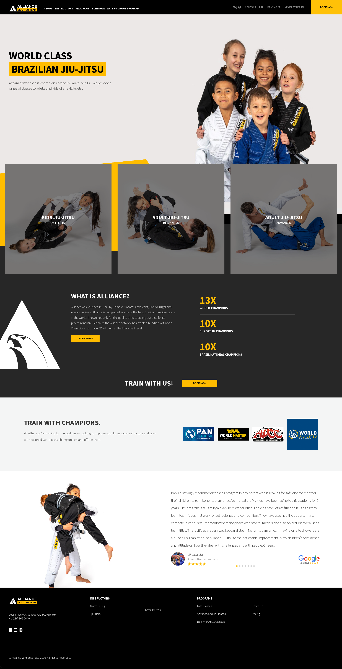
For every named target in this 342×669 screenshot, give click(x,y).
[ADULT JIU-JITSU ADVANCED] (283, 273)
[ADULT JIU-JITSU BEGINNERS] (171, 273)
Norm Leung (97, 606)
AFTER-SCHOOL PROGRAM (123, 8)
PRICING (272, 7)
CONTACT (250, 7)
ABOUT (48, 8)
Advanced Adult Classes (211, 614)
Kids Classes (204, 606)
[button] (237, 566)
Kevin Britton (153, 610)
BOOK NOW (326, 7)
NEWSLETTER (292, 7)
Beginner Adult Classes (211, 622)
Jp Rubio (95, 614)
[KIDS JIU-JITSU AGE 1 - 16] (58, 273)
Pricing (256, 614)
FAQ (234, 7)
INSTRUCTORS (64, 8)
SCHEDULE (98, 8)
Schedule (257, 606)
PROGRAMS (82, 8)
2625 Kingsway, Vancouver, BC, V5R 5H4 (32, 614)
